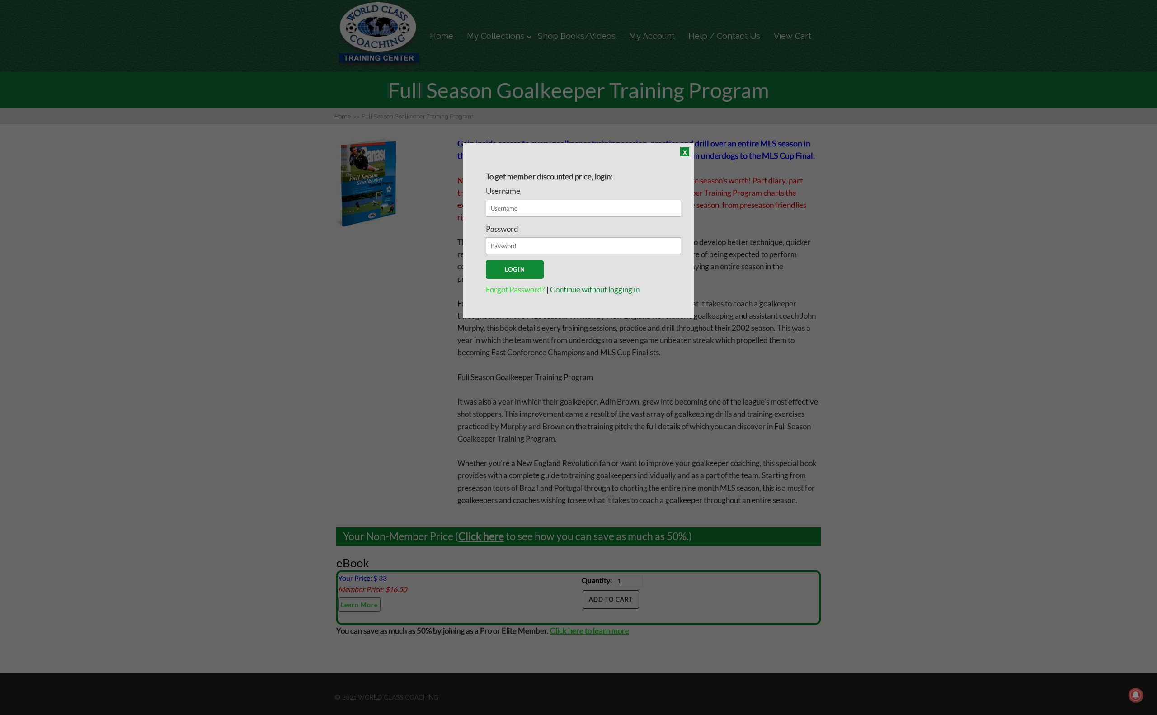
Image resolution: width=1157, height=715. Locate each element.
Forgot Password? (516, 289)
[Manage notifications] (1136, 695)
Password (502, 229)
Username (503, 191)
